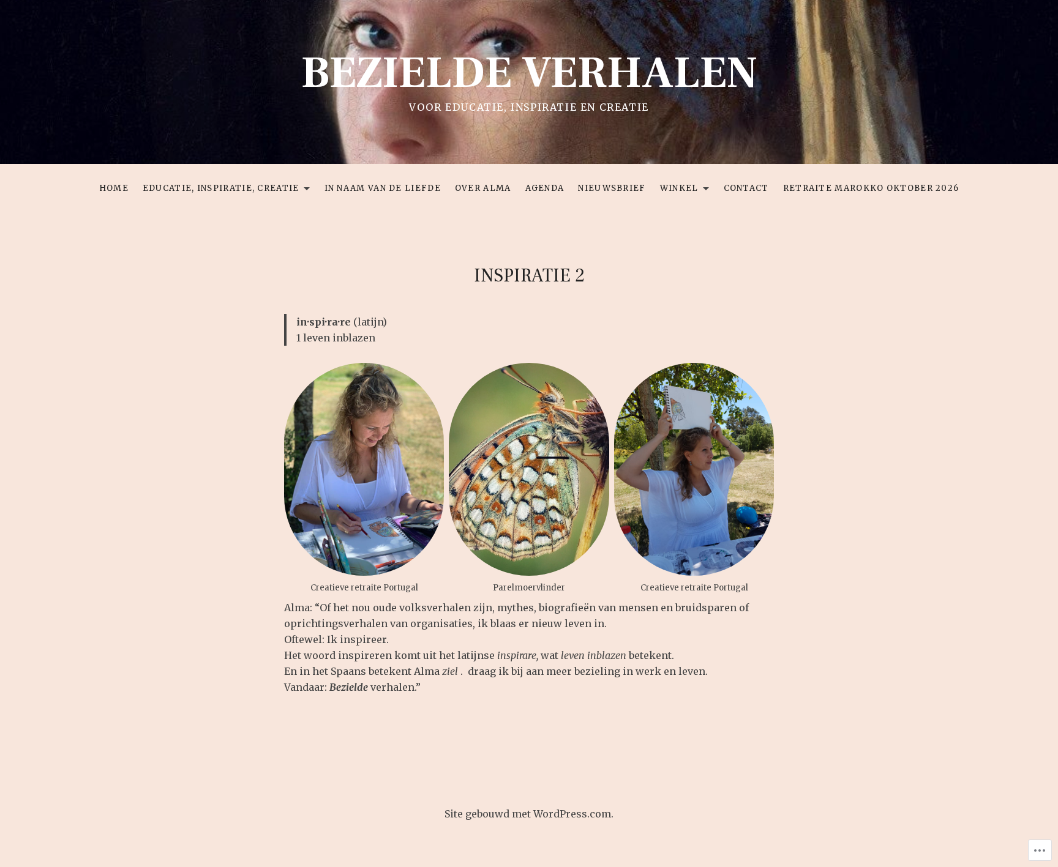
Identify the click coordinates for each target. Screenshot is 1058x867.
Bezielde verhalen (529, 73)
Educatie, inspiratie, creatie (218, 190)
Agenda (545, 188)
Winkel (676, 190)
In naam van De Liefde (383, 188)
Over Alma (483, 188)
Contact (746, 188)
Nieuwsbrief (611, 188)
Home (114, 188)
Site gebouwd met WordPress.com (528, 814)
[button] (529, 469)
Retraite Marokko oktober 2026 (871, 188)
